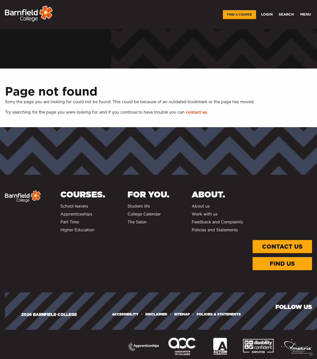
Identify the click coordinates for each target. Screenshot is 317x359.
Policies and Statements (215, 230)
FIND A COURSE (239, 14)
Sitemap (182, 314)
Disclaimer (156, 314)
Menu (305, 14)
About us (201, 206)
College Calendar (144, 214)
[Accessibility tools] (311, 354)
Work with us (204, 214)
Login (267, 14)
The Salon (137, 222)
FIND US (282, 263)
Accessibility (125, 314)
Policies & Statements (219, 314)
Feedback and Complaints (217, 222)
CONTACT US (282, 246)
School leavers (74, 206)
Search (286, 14)
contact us (196, 112)
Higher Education (77, 230)
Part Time (69, 222)
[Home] (29, 14)
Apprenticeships (76, 214)
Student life (139, 206)
